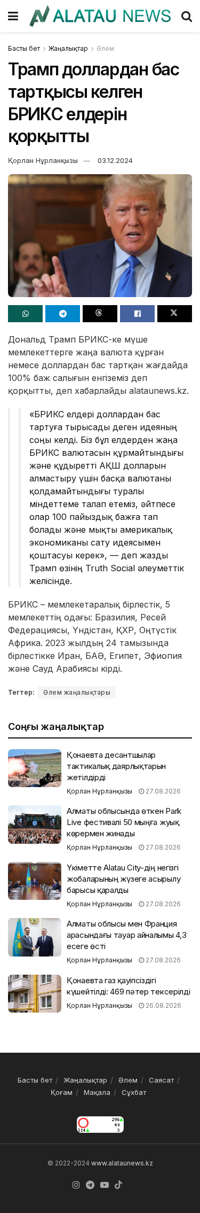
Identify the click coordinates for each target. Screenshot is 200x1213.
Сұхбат (134, 1092)
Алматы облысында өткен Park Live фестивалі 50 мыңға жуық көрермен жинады (124, 822)
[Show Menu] (13, 16)
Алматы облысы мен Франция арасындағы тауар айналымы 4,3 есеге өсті (126, 935)
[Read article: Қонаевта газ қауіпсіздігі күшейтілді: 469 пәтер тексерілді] (34, 994)
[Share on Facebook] (137, 313)
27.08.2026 (162, 791)
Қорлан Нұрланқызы (43, 160)
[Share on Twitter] (174, 313)
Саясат (161, 1080)
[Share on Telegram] (62, 313)
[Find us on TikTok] (118, 1185)
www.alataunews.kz (122, 1163)
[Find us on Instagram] (76, 1185)
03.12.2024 (115, 160)
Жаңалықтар (68, 48)
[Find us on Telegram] (90, 1185)
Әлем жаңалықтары (76, 692)
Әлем (105, 48)
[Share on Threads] (100, 313)
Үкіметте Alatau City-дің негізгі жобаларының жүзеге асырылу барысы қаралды (123, 878)
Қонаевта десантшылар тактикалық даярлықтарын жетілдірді (116, 766)
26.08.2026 (162, 1005)
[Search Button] (186, 16)
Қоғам (62, 1092)
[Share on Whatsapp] (25, 313)
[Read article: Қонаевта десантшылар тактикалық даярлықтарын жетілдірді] (34, 768)
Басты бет (24, 48)
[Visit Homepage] (100, 15)
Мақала (97, 1092)
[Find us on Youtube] (104, 1185)
